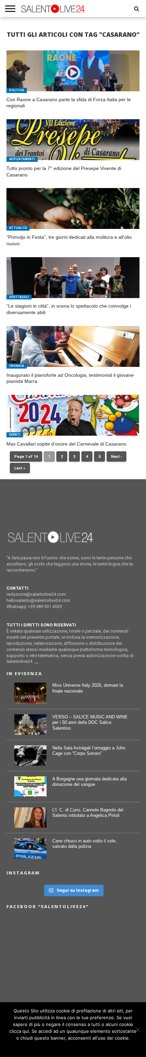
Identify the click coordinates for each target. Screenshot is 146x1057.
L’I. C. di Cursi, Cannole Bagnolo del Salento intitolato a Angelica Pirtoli (87, 812)
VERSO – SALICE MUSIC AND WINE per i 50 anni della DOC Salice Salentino (90, 722)
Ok (73, 1047)
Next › (116, 456)
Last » (19, 468)
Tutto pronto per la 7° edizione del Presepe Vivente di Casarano (63, 171)
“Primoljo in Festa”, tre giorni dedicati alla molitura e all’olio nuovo (69, 240)
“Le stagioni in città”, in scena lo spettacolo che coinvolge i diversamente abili (68, 309)
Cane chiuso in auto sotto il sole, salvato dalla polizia (84, 843)
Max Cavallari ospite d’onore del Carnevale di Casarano (66, 444)
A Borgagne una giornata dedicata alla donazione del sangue (89, 781)
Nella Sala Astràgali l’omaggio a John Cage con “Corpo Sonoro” (88, 750)
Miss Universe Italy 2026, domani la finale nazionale (87, 688)
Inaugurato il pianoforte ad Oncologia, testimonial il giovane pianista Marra (70, 378)
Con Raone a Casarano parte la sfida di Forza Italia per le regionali (68, 103)
